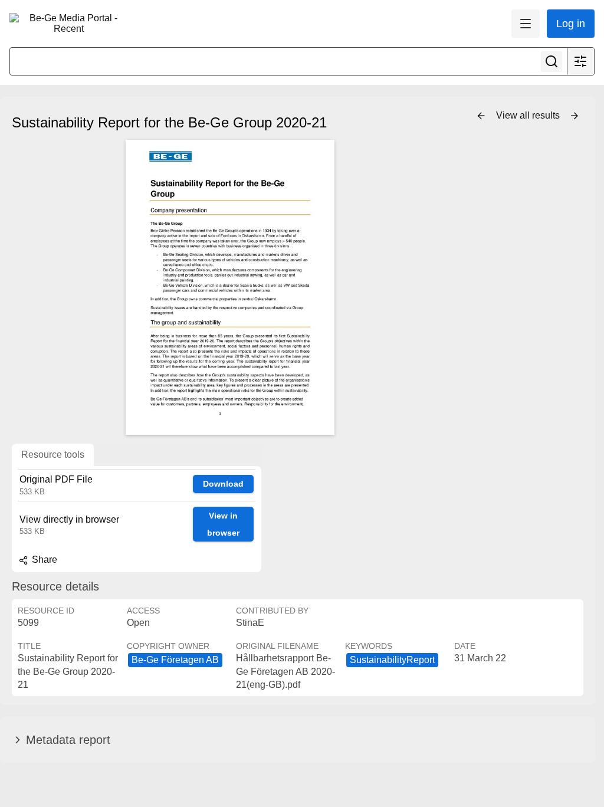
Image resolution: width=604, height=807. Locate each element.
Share (43, 560)
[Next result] (574, 116)
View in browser (223, 524)
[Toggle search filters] (580, 61)
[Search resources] (551, 61)
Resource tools (52, 455)
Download (223, 483)
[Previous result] (481, 116)
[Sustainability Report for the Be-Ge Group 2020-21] (230, 287)
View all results (529, 115)
